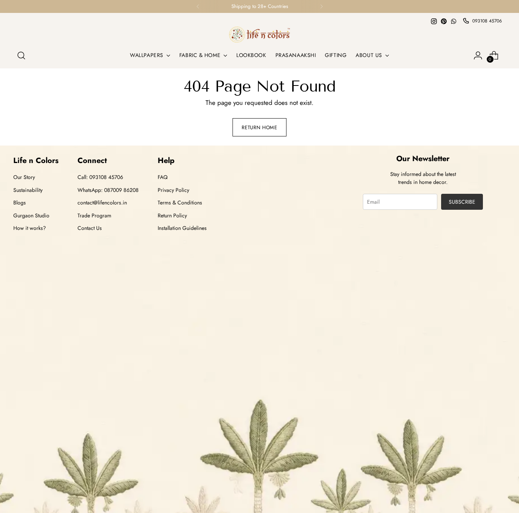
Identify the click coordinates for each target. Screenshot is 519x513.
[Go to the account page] (478, 55)
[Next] (321, 6)
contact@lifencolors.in (102, 202)
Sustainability (28, 190)
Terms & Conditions (180, 202)
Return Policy (172, 215)
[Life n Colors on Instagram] (433, 21)
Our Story (24, 177)
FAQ (163, 177)
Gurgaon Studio (31, 215)
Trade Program (94, 215)
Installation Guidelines (182, 228)
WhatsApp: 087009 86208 (108, 190)
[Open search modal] (21, 55)
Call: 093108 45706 (100, 177)
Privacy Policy (173, 190)
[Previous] (198, 6)
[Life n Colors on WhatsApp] (453, 21)
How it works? (29, 228)
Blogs (19, 202)
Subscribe (462, 202)
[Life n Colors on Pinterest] (443, 21)
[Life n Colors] (259, 35)
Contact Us (90, 228)
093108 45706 (487, 20)
